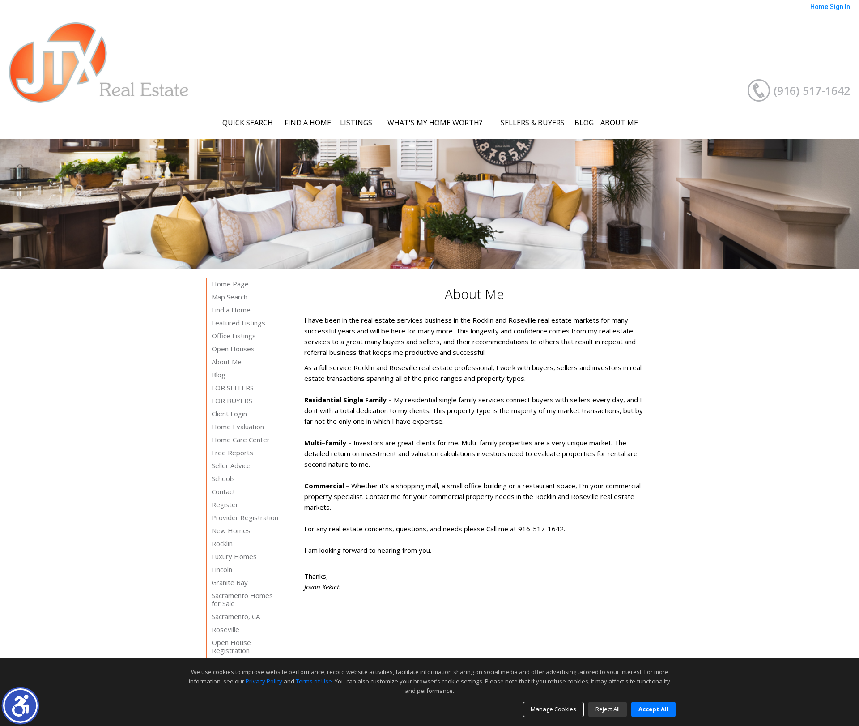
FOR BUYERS (232, 400)
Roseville (225, 629)
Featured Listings (238, 322)
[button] (20, 705)
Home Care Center (241, 439)
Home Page (230, 283)
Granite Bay (230, 582)
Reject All (607, 709)
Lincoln (222, 569)
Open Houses (233, 348)
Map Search (229, 296)
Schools (223, 478)
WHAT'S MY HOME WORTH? (434, 123)
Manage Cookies (553, 709)
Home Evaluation (238, 426)
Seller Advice (231, 465)
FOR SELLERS (233, 387)
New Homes (231, 530)
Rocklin (222, 543)
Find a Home (231, 309)
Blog (218, 374)
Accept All (653, 709)
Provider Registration (245, 517)
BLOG (584, 123)
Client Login (229, 413)
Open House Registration (231, 646)
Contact (223, 491)
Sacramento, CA (236, 616)
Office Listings (234, 335)
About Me (227, 361)
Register (225, 504)
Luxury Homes (234, 556)
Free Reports (232, 452)
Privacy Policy (264, 681)
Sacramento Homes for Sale (242, 599)
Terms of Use (314, 681)
